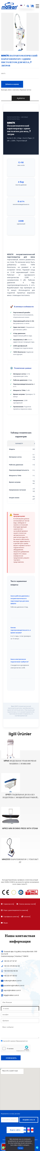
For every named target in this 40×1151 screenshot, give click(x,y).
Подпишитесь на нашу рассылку (10, 1114)
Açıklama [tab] (21, 98)
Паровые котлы (25, 89)
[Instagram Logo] (28, 1130)
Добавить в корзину (12, 84)
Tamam (20, 1148)
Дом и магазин (13, 89)
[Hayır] (32, 1144)
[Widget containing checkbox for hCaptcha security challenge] (15, 1048)
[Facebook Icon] (25, 1130)
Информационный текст (22, 1041)
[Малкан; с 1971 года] (9, 5)
